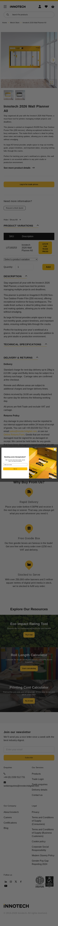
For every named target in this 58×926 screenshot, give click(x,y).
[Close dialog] (54, 449)
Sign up (15, 468)
